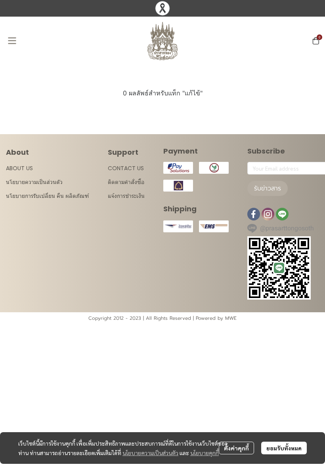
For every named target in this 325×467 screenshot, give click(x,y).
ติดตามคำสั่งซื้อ (126, 182)
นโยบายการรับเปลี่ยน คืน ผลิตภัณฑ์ (47, 196)
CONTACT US (126, 168)
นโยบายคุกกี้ (204, 452)
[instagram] (268, 214)
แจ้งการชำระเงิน (126, 196)
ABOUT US (19, 168)
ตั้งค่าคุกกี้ (236, 448)
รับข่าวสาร (267, 188)
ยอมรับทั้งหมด (284, 448)
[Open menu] (12, 41)
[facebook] (253, 214)
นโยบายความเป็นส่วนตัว (150, 452)
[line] (282, 214)
